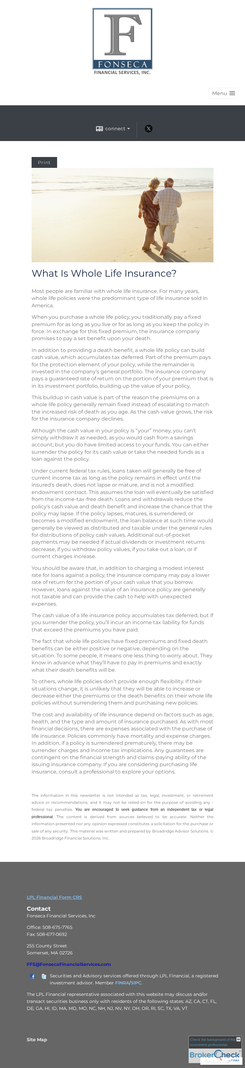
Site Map (37, 1039)
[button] (224, 93)
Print (44, 162)
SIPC (136, 983)
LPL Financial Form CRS (54, 897)
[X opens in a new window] (148, 131)
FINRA (122, 983)
